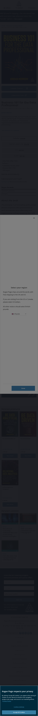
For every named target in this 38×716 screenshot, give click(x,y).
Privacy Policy (6, 701)
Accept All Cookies (19, 712)
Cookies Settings (19, 707)
